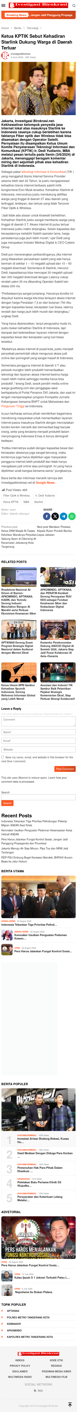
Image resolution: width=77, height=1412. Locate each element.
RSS (40, 1390)
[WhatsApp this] (72, 516)
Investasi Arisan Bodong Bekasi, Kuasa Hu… (43, 1140)
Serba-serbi (8, 921)
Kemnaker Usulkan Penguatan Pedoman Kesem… (40, 936)
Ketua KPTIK (11, 502)
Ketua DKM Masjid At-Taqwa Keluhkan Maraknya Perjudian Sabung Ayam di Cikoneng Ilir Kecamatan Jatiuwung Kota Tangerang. (19, 536)
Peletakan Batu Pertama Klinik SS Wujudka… (39, 1183)
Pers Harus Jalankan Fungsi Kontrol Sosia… (43, 951)
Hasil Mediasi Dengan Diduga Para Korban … (45, 1154)
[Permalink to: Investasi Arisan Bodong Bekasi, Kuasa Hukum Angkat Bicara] (38, 1109)
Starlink (38, 502)
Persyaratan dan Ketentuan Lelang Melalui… (39, 1198)
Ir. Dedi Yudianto (45, 495)
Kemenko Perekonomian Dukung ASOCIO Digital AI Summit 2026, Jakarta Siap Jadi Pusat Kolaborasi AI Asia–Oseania (57, 649)
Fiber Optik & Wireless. (16, 495)
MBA (26, 502)
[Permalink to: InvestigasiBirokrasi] (5, 55)
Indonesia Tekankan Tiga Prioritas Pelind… (29, 924)
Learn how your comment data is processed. (34, 779)
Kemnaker (14, 1324)
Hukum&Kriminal (27, 1135)
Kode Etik (56, 1360)
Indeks (19, 1360)
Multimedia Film (56, 1377)
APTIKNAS (13, 1311)
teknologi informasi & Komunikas (43, 171)
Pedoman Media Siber (56, 1371)
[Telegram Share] (63, 516)
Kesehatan (23, 1178)
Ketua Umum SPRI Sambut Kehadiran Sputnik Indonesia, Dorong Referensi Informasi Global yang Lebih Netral (18, 692)
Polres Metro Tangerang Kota (28, 1317)
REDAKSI (56, 1365)
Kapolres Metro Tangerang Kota (30, 1337)
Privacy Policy (20, 1365)
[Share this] (46, 516)
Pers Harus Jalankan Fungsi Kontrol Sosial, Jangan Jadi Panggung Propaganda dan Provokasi (34, 841)
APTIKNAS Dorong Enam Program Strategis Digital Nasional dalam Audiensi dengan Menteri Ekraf (17, 647)
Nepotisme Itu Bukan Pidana (33, 1292)
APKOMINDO (14, 1330)
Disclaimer (19, 1371)
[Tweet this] (55, 516)
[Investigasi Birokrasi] (38, 5)
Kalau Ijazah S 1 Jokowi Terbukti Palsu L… (42, 1277)
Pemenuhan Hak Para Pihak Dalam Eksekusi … (39, 1169)
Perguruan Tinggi (12, 406)
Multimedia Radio (20, 1377)
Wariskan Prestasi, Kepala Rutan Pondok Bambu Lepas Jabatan (54, 531)
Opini (17, 947)
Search (5, 792)
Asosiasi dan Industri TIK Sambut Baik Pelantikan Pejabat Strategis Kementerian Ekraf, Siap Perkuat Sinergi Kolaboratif (57, 692)
